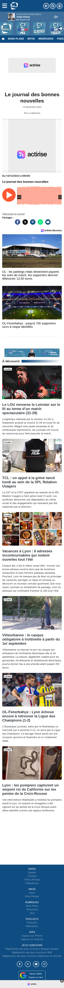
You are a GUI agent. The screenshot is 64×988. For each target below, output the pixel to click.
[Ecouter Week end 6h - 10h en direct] (32, 352)
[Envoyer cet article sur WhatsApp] (39, 223)
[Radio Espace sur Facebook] (19, 964)
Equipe (32, 872)
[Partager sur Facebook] (16, 223)
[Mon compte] (60, 6)
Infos (31, 38)
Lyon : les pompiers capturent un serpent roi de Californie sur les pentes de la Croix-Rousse (30, 789)
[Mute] (56, 17)
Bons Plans (16, 38)
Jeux (32, 912)
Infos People (32, 896)
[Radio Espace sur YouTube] (36, 964)
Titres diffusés (32, 879)
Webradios (45, 38)
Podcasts (32, 922)
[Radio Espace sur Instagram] (44, 964)
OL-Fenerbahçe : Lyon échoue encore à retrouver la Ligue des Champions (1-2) (28, 716)
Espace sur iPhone (32, 935)
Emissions (32, 909)
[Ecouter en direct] (46, 6)
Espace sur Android (32, 939)
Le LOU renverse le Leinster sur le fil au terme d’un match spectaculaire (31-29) (31, 409)
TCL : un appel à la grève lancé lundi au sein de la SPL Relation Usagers (29, 482)
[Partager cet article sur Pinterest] (32, 223)
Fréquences (32, 883)
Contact (32, 875)
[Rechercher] (53, 6)
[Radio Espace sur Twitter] (28, 964)
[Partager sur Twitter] (24, 223)
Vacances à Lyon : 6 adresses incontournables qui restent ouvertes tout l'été (27, 555)
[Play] (3, 26)
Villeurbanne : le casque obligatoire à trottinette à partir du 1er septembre (31, 639)
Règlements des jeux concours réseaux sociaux (32, 948)
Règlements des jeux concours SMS (32, 952)
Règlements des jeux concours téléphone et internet (32, 955)
